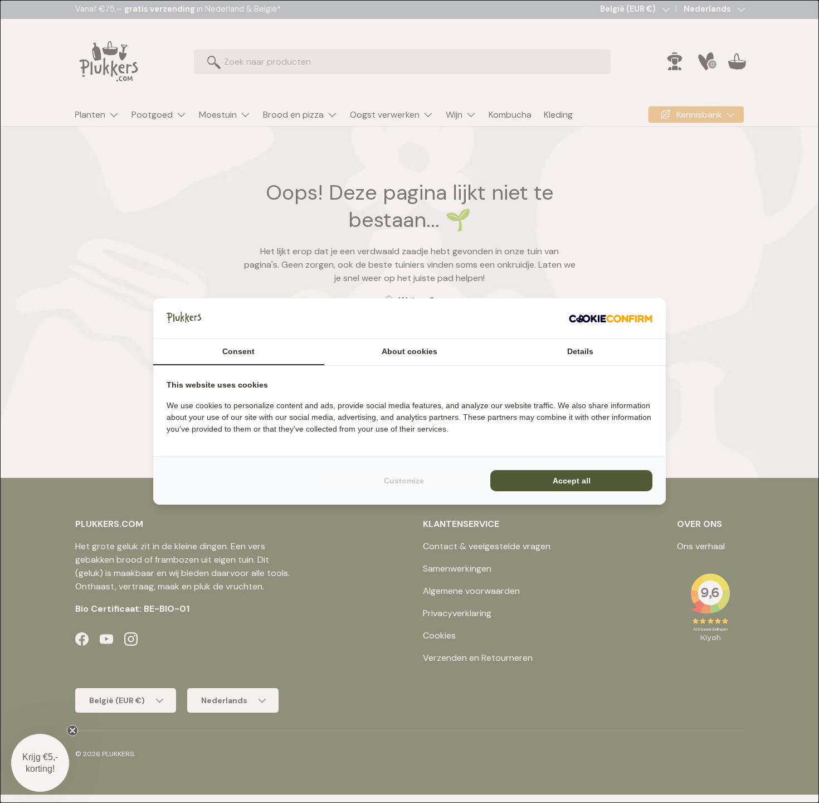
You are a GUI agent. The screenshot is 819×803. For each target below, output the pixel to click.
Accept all (572, 480)
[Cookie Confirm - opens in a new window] (610, 318)
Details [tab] (580, 351)
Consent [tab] (238, 351)
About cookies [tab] (409, 351)
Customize (404, 480)
